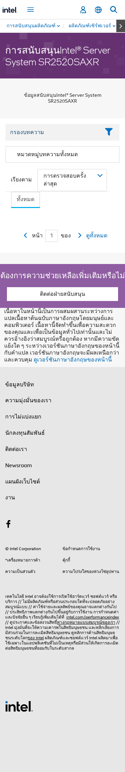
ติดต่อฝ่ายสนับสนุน (62, 294)
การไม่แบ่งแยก (23, 416)
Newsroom (18, 465)
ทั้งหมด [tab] (25, 199)
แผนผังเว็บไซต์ (22, 481)
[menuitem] (90, 26)
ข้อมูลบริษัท (19, 384)
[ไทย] (98, 9)
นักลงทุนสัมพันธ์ (25, 433)
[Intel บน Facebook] (8, 525)
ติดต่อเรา (16, 449)
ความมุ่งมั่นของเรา (28, 400)
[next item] (120, 26)
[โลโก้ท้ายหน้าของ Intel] (19, 706)
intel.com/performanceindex (92, 617)
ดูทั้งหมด (96, 235)
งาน (10, 497)
